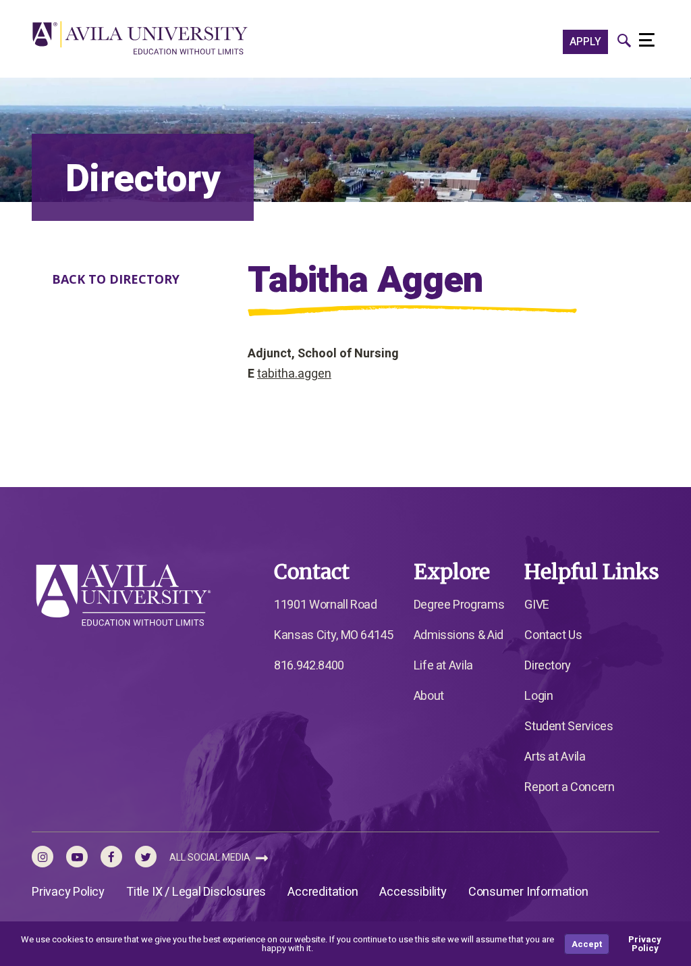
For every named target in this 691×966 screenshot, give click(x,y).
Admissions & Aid (458, 635)
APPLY (585, 42)
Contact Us (553, 635)
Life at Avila (443, 666)
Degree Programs (459, 605)
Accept (587, 944)
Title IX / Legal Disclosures (196, 892)
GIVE (536, 605)
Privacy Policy (68, 892)
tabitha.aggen (294, 374)
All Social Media (210, 857)
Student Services (568, 726)
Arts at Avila (554, 757)
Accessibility (412, 892)
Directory (547, 666)
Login (538, 696)
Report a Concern (569, 787)
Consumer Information (528, 892)
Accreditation (322, 892)
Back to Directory (115, 279)
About (429, 696)
